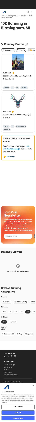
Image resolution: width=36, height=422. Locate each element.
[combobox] (8, 50)
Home (3, 16)
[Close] (33, 385)
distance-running (21, 302)
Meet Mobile (8, 372)
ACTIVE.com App (9, 365)
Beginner (13, 322)
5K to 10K (7, 370)
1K (10, 312)
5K (16, 312)
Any (4, 312)
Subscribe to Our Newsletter (13, 382)
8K (22, 312)
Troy (20, 334)
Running (23, 16)
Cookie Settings (18, 407)
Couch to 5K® (8, 367)
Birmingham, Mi (13, 16)
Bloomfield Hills (9, 334)
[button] (21, 50)
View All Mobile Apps (10, 375)
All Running (6, 302)
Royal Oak (29, 334)
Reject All (18, 412)
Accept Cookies (18, 418)
